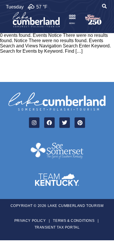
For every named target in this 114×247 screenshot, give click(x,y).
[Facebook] (49, 122)
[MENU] (72, 17)
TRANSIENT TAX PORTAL (57, 227)
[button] (104, 7)
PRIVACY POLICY (30, 221)
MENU (72, 23)
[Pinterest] (80, 122)
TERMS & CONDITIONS (73, 221)
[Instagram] (34, 122)
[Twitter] (64, 122)
